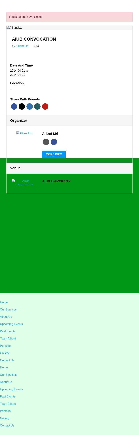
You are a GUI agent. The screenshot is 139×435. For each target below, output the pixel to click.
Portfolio (5, 345)
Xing (37, 106)
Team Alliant (8, 338)
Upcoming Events (11, 324)
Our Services (8, 309)
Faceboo (54, 142)
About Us (6, 316)
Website (46, 142)
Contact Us (7, 360)
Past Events (7, 331)
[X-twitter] (73, 280)
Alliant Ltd (22, 45)
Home (4, 302)
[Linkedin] (65, 280)
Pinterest (45, 106)
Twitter (22, 106)
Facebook (14, 106)
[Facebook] (58, 280)
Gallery (4, 353)
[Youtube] (81, 280)
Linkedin (29, 106)
